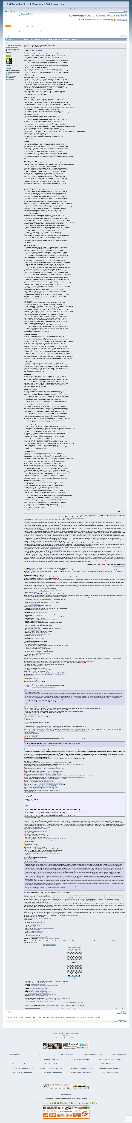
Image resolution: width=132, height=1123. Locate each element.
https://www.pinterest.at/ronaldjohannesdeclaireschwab (43, 994)
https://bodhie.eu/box (36, 606)
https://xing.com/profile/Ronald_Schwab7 (37, 990)
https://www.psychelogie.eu (38, 642)
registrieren (26, 11)
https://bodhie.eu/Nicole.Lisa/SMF (39, 632)
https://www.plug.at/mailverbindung (75, 1008)
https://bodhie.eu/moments (39, 618)
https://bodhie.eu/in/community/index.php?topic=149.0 (76, 738)
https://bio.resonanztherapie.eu (31, 736)
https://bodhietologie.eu (121, 19)
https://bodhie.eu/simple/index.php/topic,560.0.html (71, 764)
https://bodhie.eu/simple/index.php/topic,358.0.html (58, 998)
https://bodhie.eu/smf (38, 615)
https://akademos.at (122, 20)
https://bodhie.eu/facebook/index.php (33, 888)
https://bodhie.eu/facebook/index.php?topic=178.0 (74, 518)
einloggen (18, 11)
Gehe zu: (115, 1021)
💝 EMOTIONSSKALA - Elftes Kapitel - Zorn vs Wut (41, 45)
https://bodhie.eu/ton (37, 50)
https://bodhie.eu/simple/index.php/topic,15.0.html (35, 828)
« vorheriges (119, 33)
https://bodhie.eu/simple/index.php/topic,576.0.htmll (52, 784)
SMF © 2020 (66, 1032)
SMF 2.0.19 (59, 1032)
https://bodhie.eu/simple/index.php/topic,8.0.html (56, 550)
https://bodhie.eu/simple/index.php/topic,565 (54, 771)
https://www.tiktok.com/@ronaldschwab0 (43, 987)
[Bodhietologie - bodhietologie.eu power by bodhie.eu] (8, 74)
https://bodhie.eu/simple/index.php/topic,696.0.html (35, 831)
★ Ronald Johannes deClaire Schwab (65, 31)
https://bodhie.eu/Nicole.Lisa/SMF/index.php (79, 730)
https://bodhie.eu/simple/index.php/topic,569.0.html (79, 775)
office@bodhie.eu (33, 659)
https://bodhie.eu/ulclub (34, 655)
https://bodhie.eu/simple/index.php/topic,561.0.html (45, 765)
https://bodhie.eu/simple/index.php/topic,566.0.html (49, 772)
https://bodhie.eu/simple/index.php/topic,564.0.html (49, 770)
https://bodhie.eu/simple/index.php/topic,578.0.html (46, 787)
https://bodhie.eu (88, 19)
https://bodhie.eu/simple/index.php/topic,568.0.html (49, 774)
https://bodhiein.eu (104, 19)
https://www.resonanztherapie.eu (42, 650)
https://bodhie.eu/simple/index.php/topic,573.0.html (41, 781)
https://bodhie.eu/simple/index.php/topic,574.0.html (51, 782)
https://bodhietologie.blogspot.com (43, 991)
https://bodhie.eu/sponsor (38, 638)
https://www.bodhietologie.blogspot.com (38, 995)
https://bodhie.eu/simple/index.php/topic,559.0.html (58, 762)
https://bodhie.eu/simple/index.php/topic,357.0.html (43, 700)
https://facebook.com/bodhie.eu (38, 984)
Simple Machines (73, 1032)
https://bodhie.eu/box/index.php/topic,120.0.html (99, 749)
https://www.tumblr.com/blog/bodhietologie (39, 992)
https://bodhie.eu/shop (37, 635)
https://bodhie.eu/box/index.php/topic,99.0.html (46, 745)
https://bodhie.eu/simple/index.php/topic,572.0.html (42, 780)
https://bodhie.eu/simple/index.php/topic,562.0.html (49, 767)
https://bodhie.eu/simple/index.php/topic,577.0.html (45, 785)
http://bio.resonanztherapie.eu (43, 652)
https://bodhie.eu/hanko (27, 1072)
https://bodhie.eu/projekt (41, 612)
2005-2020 (64, 1033)
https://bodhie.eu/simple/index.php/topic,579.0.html (45, 788)
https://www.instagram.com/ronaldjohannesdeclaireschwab (44, 985)
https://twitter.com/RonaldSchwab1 (37, 982)
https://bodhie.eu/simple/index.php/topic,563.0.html (51, 768)
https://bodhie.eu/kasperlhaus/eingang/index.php (42, 928)
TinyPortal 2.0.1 (57, 1033)
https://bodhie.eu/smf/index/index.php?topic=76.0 (65, 576)
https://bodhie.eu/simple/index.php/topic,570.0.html (72, 777)
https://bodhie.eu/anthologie (36, 624)
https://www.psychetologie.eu (39, 647)
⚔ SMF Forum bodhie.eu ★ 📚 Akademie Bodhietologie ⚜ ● (34, 4)
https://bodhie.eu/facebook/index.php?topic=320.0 (74, 1004)
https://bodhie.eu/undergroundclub (40, 609)
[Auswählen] (30, 791)
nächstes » (124, 33)
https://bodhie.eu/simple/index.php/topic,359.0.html (35, 665)
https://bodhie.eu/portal (34, 714)
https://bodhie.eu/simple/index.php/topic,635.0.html (36, 703)
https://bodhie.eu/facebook (119, 565)
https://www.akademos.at (60, 674)
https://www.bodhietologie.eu (66, 661)
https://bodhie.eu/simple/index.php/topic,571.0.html (53, 778)
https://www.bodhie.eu (44, 590)
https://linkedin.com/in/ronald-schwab (38, 988)
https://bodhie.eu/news (40, 621)
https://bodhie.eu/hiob (35, 626)
